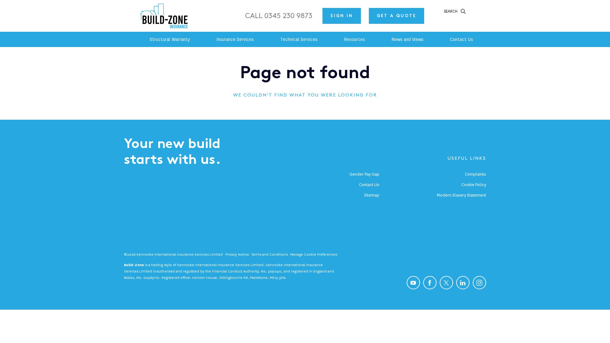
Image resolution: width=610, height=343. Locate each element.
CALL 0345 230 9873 (278, 16)
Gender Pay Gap (364, 174)
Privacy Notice (237, 254)
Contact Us (369, 185)
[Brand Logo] (165, 16)
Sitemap (371, 195)
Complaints (475, 174)
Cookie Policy (473, 185)
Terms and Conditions (269, 254)
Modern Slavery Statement (461, 195)
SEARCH (451, 11)
